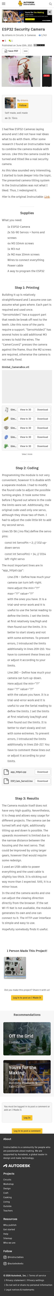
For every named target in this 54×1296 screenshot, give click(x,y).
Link (47, 197)
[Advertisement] (27, 16)
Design (7, 1188)
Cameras (31, 35)
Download (42, 409)
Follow (22, 105)
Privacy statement (15, 1280)
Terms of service (37, 1275)
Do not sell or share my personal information (29, 1285)
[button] (3, 3)
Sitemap (7, 1238)
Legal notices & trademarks (20, 1289)
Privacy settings (35, 1280)
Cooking (7, 1197)
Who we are (9, 1242)
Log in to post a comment (27, 1131)
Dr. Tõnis (12, 118)
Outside (7, 1206)
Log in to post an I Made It (27, 997)
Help (5, 1234)
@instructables (15, 1257)
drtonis (9, 35)
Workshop (8, 1184)
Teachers (8, 1210)
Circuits (20, 35)
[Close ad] (49, 12)
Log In (27, 1117)
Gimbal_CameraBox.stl (15, 367)
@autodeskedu (15, 1263)
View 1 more (27, 454)
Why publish (9, 1225)
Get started (9, 1229)
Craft (5, 1193)
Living (6, 1201)
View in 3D (25, 409)
